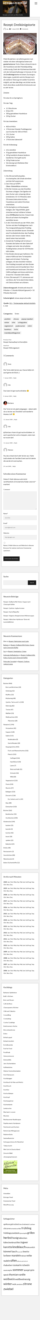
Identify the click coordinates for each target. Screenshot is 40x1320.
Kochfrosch (7, 1086)
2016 (5, 907)
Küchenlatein (7, 1104)
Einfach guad (7, 1037)
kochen (8, 833)
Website (6, 533)
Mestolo (6, 1116)
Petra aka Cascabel (9, 661)
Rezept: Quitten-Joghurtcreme (13, 608)
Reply (14, 378)
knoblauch (19, 1247)
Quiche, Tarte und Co (13, 702)
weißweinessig (22, 1279)
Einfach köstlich (8, 1041)
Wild (11, 777)
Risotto (8, 788)
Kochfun (6, 1090)
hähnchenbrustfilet (11, 1242)
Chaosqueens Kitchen (10, 1007)
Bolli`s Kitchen (8, 996)
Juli (27, 882)
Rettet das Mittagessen (11, 1131)
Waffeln (8, 713)
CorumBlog (7, 1015)
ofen (13, 322)
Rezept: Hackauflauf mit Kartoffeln (15, 342)
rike (7, 29)
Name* (5, 513)
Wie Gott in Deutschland (11, 1149)
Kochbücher (10, 818)
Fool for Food (7, 1048)
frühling (26, 1228)
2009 (5, 952)
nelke (29, 1255)
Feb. (11, 882)
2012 (5, 933)
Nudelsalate (12, 739)
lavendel (19, 1252)
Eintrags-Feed (8, 1197)
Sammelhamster (8, 1138)
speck (6, 1274)
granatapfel (23, 1233)
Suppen (8, 732)
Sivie (9, 364)
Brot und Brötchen (12, 687)
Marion (10, 450)
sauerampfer (7, 1270)
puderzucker (20, 326)
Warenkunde (7, 859)
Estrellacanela (8, 1045)
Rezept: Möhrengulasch (11, 348)
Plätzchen (11, 721)
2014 (5, 920)
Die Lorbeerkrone (9, 1030)
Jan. (9, 895)
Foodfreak (6, 1052)
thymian (13, 1274)
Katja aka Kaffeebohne (11, 655)
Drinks (5, 848)
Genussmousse (8, 1056)
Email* (5, 523)
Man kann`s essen (9, 1112)
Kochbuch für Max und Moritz (13, 1082)
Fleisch (10, 754)
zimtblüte (19, 1284)
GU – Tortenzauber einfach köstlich (22, 303)
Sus (4, 651)
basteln (8, 829)
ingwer (24, 1242)
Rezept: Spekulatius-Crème (17, 651)
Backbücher (10, 814)
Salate (8, 736)
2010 (5, 945)
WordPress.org (8, 1205)
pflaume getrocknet (22, 1261)
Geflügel (13, 758)
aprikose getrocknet (11, 1224)
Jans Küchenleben (9, 1063)
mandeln (16, 1255)
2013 (5, 926)
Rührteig (9, 706)
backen (8, 825)
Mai (21, 882)
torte (16, 329)
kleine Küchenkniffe (10, 863)
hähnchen (23, 1238)
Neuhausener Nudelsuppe (12, 1119)
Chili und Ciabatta (9, 1011)
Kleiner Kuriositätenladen (12, 1071)
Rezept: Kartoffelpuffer (11, 612)
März (15, 882)
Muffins (8, 695)
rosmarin (16, 1265)
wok (14, 1284)
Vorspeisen (9, 728)
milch (30, 326)
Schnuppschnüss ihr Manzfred (13, 1142)
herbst (7, 1237)
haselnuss (7, 329)
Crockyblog (7, 1019)
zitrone (16, 319)
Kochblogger (7, 1078)
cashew (32, 1224)
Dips (7, 803)
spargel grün (29, 1270)
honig (15, 1237)
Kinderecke (7, 821)
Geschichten (7, 855)
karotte (7, 1247)
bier (20, 1224)
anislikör (7, 319)
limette (26, 1251)
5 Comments (25, 29)
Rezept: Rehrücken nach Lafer (19, 641)
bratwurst (26, 1224)
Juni (24, 882)
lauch (14, 1251)
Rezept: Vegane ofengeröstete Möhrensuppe (18, 616)
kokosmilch (30, 1247)
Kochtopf (6, 1097)
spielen (8, 840)
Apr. (18, 882)
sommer (18, 1269)
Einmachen (9, 807)
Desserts (9, 795)
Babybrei (9, 844)
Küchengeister (8, 1101)
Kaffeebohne (7, 1067)
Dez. (11, 891)
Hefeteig (9, 691)
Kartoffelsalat (12, 743)
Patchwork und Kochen (11, 1127)
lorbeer (7, 1255)
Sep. (33, 882)
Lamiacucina (7, 1108)
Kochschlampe (8, 1093)
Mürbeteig (9, 698)
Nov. (8, 884)
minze (23, 1255)
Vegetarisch (10, 780)
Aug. (29, 882)
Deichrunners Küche (10, 1026)
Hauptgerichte (10, 747)
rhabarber (7, 1265)
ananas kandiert (27, 319)
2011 (5, 939)
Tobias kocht (7, 1146)
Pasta (7, 784)
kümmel (7, 1251)
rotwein (26, 1265)
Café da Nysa (7, 1004)
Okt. (4, 891)
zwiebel (8, 1289)
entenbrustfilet (16, 1228)
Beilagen (8, 792)
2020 (5, 882)
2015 (5, 914)
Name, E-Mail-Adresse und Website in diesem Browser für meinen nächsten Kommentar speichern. (18, 547)
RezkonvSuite (8, 1134)
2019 (5, 888)
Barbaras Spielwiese (10, 992)
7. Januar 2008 (15, 29)
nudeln (6, 1260)
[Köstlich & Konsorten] (10, 1173)
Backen (5, 683)
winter (6, 322)
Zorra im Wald (7, 1153)
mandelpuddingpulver (12, 333)
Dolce (5, 1034)
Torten (17, 314)
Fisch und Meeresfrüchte (16, 751)
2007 (5, 964)
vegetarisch (8, 326)
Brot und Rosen (8, 1000)
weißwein (9, 1279)
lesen (7, 836)
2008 (5, 958)
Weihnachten (10, 717)
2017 (5, 901)
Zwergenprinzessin (10, 1157)
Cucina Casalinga (9, 1022)
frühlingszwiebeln (11, 1233)
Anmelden (6, 1193)
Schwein (13, 773)
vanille (21, 1274)
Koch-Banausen (8, 1075)
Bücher (5, 810)
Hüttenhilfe (7, 1060)
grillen (31, 1232)
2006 (5, 970)
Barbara (11, 403)
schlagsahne (22, 322)
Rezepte (6, 724)
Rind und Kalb (14, 769)
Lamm (12, 765)
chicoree (7, 1228)
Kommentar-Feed (9, 1201)
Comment (6, 489)
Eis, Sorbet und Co (14, 799)
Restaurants (7, 851)
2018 (5, 895)
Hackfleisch (14, 762)
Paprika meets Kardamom (11, 1123)
